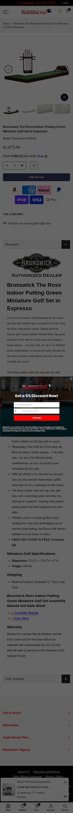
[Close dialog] (71, 378)
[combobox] (17, 411)
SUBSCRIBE (36, 417)
